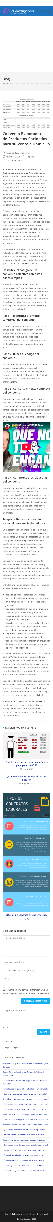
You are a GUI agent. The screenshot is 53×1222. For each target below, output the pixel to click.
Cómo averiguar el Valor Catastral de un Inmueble (23, 1160)
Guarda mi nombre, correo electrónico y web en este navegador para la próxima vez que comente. (26, 991)
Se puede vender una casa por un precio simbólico (24, 1140)
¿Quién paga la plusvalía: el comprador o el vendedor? (25, 1104)
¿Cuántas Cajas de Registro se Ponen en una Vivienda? (25, 1119)
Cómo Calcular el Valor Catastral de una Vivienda (23, 1155)
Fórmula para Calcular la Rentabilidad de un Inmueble (25, 1089)
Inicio (7, 1214)
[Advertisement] (26, 44)
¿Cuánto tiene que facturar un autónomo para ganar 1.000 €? (26, 764)
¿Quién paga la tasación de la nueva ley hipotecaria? (24, 1129)
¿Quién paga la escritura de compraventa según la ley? (25, 1145)
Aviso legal (43, 1214)
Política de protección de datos (24, 1214)
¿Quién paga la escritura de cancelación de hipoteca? (25, 1109)
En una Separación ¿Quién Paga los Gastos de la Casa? (25, 1114)
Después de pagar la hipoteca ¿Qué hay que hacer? (24, 1170)
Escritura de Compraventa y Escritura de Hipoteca (23, 1150)
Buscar (5, 1027)
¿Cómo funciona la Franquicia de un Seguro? (26, 778)
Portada (6, 83)
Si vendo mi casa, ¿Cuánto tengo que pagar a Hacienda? (26, 1099)
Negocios (31, 156)
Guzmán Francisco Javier (18, 153)
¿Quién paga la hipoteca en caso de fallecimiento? (23, 1165)
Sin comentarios (14, 160)
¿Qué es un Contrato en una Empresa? (26, 914)
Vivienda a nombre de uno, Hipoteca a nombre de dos (25, 1124)
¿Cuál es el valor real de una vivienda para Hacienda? (25, 1094)
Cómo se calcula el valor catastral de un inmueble (23, 1134)
